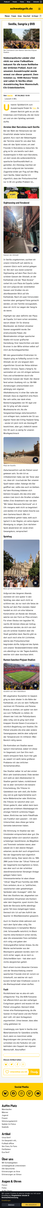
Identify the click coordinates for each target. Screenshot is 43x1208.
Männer (7, 16)
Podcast (7, 2)
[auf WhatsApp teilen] (23, 1064)
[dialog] (21, 1199)
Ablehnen (11, 1205)
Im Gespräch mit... (9, 1140)
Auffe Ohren (7, 1191)
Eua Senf (5, 1152)
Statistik (5, 1127)
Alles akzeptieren (31, 1205)
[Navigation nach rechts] (40, 16)
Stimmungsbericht (9, 1121)
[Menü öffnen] (39, 9)
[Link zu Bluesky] (5, 1093)
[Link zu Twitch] (30, 1093)
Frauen (13, 16)
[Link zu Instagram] (21, 1093)
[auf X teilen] (11, 1064)
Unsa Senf (26, 16)
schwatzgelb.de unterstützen (14, 1166)
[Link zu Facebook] (13, 1093)
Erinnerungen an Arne (11, 1171)
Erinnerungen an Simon (12, 1174)
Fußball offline (8, 1143)
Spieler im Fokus (9, 1124)
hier (34, 108)
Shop (28, 2)
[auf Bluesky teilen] (5, 1064)
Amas (20, 16)
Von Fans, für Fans (9, 1146)
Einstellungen (6, 1200)
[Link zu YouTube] (38, 1093)
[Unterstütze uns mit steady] (21, 1072)
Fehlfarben (6, 1149)
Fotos (22, 2)
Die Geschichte (8, 1168)
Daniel (10, 95)
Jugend (5, 1115)
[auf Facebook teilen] (17, 1064)
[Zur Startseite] (21, 9)
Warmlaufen (7, 1109)
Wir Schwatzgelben (10, 1163)
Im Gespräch (36, 16)
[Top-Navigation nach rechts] (40, 1)
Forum (15, 2)
